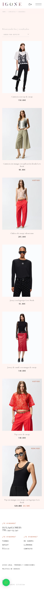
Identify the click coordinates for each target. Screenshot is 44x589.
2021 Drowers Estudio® (13, 584)
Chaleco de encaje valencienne (22, 233)
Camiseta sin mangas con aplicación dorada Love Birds (22, 165)
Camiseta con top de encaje (22, 97)
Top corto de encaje (22, 434)
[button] (6, 582)
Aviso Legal (7, 565)
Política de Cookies (11, 569)
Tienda (5, 541)
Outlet (5, 545)
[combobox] (15, 34)
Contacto (28, 549)
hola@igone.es (11, 527)
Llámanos (28, 545)
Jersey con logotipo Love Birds (22, 300)
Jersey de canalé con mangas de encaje (22, 367)
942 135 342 (12, 530)
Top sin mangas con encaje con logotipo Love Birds (22, 501)
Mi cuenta (28, 541)
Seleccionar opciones (23, 85)
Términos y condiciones (24, 565)
